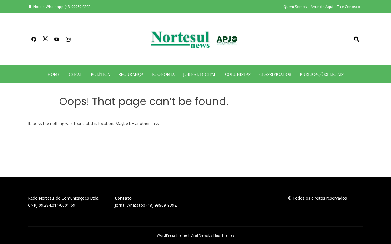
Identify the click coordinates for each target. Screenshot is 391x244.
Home (54, 74)
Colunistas (238, 74)
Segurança (131, 74)
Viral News (199, 235)
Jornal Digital (199, 74)
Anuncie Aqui (322, 6)
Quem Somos (295, 6)
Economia (163, 74)
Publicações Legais (322, 74)
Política (100, 74)
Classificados (275, 74)
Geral (75, 74)
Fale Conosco (348, 6)
